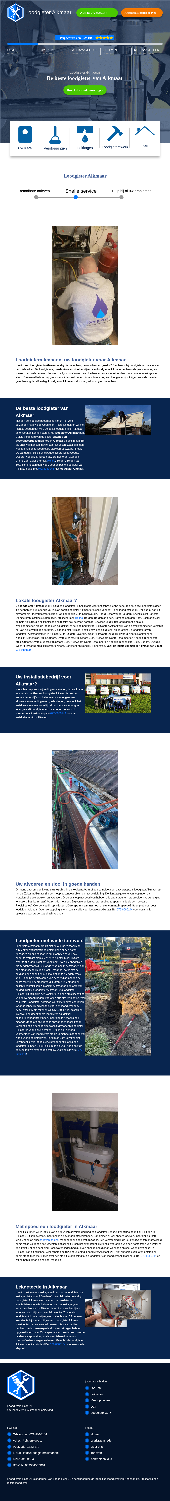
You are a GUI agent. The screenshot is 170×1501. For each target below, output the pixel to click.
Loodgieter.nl (60, 1479)
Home (95, 1434)
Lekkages (97, 1394)
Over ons (97, 1446)
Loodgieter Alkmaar (48, 12)
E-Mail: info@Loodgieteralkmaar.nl (36, 1453)
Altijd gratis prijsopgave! (140, 12)
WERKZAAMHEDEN (84, 51)
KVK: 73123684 (23, 1459)
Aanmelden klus (101, 1459)
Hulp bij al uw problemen (131, 191)
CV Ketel (96, 1388)
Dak (93, 1406)
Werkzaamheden (102, 1440)
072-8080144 (46, 468)
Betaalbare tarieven (34, 191)
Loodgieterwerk (101, 1412)
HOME (11, 51)
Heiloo (51, 460)
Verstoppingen (100, 1400)
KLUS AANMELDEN (146, 51)
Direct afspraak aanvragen (85, 90)
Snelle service (81, 191)
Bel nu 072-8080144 (94, 12)
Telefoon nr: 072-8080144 (30, 1434)
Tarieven (96, 1453)
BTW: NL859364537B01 (29, 1465)
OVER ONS (48, 51)
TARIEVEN (110, 51)
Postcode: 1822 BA (26, 1446)
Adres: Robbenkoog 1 (27, 1440)
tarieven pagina (49, 1240)
